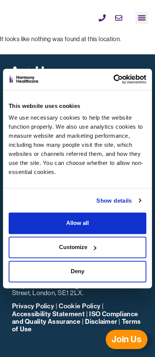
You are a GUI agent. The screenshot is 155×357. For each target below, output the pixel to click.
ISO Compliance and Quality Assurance (75, 318)
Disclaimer (101, 322)
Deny (77, 271)
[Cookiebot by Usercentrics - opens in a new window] (113, 79)
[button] (141, 18)
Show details (114, 200)
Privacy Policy (33, 306)
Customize (73, 247)
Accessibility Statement (48, 314)
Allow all (77, 223)
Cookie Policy (79, 306)
